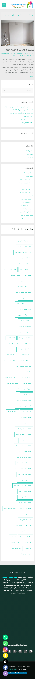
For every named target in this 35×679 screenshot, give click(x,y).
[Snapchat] (9, 651)
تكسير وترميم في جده (25, 183)
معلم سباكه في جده (25, 497)
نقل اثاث (13, 537)
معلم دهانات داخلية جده (19, 50)
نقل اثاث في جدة (14, 542)
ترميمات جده (29, 176)
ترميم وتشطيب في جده (24, 332)
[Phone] (25, 651)
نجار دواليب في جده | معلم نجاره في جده (21, 113)
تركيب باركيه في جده (27, 123)
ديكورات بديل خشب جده (24, 372)
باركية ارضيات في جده (25, 258)
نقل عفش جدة (16, 548)
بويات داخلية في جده (10, 269)
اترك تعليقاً (31, 53)
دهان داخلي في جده (9, 360)
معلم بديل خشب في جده (23, 434)
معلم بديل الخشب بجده (24, 423)
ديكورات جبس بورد (25, 377)
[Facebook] (31, 651)
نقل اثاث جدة (27, 542)
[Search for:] (17, 90)
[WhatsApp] (15, 651)
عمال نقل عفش (26, 411)
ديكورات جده (29, 196)
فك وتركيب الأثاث (12, 411)
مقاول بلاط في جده (10, 508)
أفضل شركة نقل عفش (24, 247)
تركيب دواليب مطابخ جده (24, 315)
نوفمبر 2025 (29, 151)
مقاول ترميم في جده (25, 520)
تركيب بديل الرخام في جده (24, 286)
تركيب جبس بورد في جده (24, 303)
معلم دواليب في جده (25, 480)
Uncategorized (28, 173)
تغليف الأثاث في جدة (25, 338)
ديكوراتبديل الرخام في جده (23, 366)
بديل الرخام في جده (25, 269)
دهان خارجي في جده (25, 360)
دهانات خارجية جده (27, 116)
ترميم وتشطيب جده (25, 326)
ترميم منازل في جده (25, 320)
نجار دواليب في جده (27, 218)
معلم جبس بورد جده (27, 119)
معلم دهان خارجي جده (24, 474)
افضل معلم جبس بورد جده (23, 252)
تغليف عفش (11, 338)
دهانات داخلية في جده (13, 53)
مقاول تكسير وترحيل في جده (23, 525)
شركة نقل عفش (26, 394)
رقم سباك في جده (10, 377)
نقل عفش (28, 548)
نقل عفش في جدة (26, 554)
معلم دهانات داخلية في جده (23, 468)
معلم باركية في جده (25, 417)
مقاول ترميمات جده (25, 514)
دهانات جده (23, 53)
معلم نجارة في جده (25, 508)
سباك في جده (27, 383)
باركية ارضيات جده (26, 199)
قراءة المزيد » (30, 77)
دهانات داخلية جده (11, 355)
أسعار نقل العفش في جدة (23, 241)
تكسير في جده (27, 343)
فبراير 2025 (30, 154)
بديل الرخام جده (26, 202)
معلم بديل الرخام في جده (24, 429)
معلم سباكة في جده (27, 215)
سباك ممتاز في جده (12, 383)
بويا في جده (27, 275)
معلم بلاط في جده (25, 440)
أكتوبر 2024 (29, 157)
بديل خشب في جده (25, 205)
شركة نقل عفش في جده (26, 212)
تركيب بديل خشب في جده (23, 292)
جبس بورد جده (27, 209)
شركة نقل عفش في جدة (24, 400)
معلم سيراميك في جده (24, 502)
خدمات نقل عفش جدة (24, 349)
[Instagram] (20, 651)
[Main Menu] (4, 5)
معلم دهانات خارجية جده (24, 457)
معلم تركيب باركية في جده (23, 446)
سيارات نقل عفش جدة (24, 389)
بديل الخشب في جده (25, 264)
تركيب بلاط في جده (25, 179)
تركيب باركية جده (15, 275)
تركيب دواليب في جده (25, 309)
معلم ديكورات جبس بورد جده (22, 485)
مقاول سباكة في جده (25, 531)
